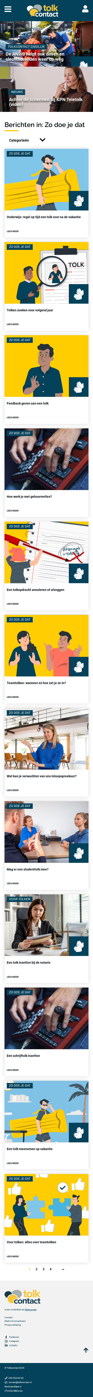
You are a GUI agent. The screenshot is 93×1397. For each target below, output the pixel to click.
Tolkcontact (13, 1368)
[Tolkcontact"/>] (42, 11)
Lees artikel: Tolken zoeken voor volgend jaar (46, 286)
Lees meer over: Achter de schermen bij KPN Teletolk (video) (46, 89)
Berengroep (31, 1309)
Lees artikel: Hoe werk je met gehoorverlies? (46, 472)
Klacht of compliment (15, 1321)
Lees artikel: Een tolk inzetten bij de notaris (46, 938)
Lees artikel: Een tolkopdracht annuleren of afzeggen (46, 566)
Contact (8, 1317)
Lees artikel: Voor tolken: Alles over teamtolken (46, 1218)
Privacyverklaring (13, 1325)
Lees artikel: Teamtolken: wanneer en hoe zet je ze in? (46, 659)
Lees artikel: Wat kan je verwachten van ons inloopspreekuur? (46, 752)
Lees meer (13, 231)
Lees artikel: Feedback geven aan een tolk (46, 379)
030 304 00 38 (16, 1378)
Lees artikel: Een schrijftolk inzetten (46, 1032)
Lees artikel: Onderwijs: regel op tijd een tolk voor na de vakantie (46, 193)
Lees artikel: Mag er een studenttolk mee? (46, 845)
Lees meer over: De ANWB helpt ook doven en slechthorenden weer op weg (46, 43)
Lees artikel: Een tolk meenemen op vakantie (46, 1125)
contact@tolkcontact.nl (20, 1382)
